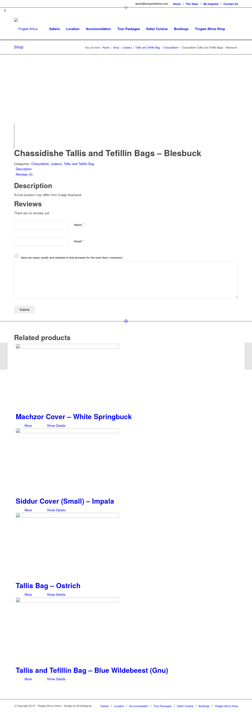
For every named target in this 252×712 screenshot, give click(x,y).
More (28, 425)
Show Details (56, 425)
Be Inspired (211, 4)
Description (24, 168)
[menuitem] (177, 3)
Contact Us (230, 4)
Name (79, 224)
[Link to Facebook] (15, 3)
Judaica (56, 163)
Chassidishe (40, 163)
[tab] (127, 168)
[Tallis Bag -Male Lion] (248, 356)
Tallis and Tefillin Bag (79, 163)
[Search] (233, 29)
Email (78, 241)
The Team (192, 4)
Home (177, 4)
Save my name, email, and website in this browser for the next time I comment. (72, 257)
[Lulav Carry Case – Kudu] (4, 356)
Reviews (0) (24, 174)
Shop (18, 47)
